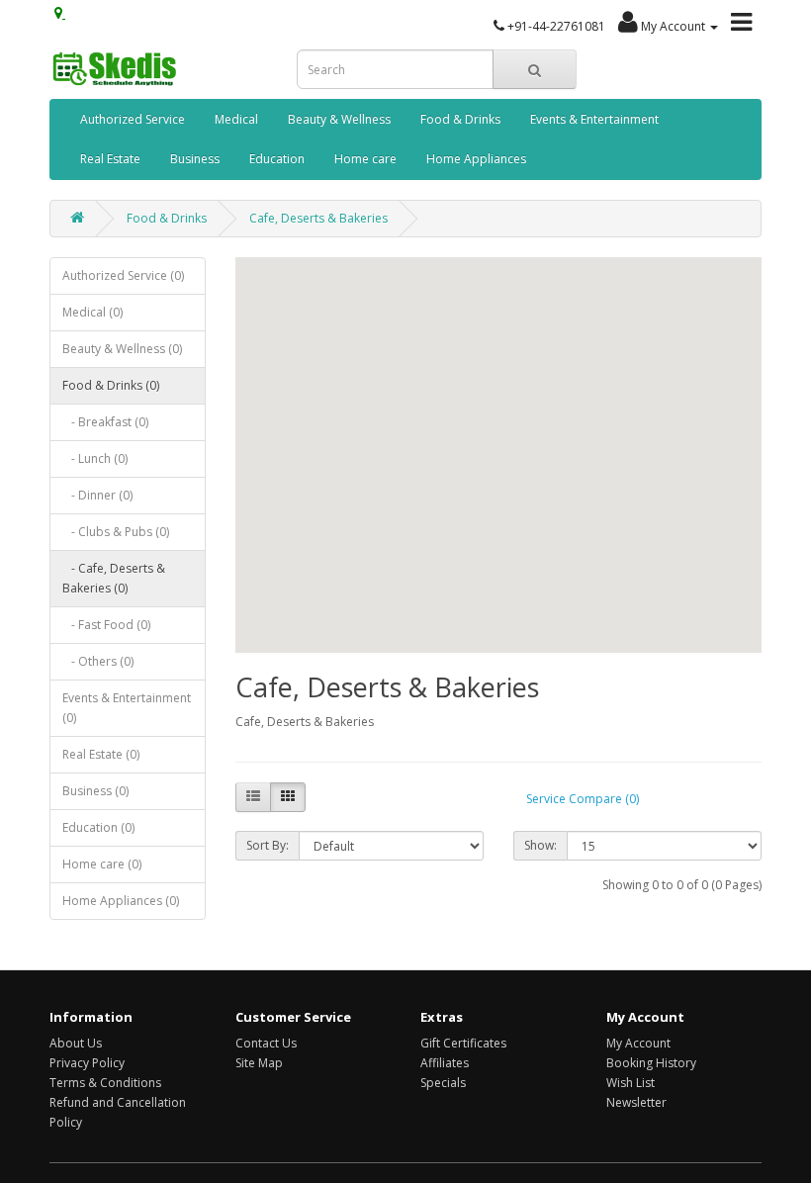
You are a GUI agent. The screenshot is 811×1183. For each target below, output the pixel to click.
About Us (75, 1043)
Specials (443, 1082)
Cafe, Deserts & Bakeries (318, 218)
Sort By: (267, 845)
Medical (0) (92, 312)
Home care (365, 158)
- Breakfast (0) (105, 421)
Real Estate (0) (100, 754)
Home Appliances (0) (120, 900)
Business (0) (95, 790)
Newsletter (636, 1102)
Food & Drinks (460, 119)
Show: (540, 845)
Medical (236, 119)
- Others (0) (98, 661)
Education (277, 158)
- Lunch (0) (95, 458)
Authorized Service (132, 119)
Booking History (651, 1062)
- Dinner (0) (97, 495)
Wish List (630, 1082)
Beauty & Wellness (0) (122, 348)
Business (195, 158)
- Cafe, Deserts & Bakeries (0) (113, 578)
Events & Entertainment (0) (126, 707)
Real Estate (110, 158)
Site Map (259, 1062)
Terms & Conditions (105, 1082)
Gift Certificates (463, 1043)
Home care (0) (101, 864)
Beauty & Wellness (339, 119)
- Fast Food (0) (106, 624)
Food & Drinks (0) (110, 385)
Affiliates (444, 1062)
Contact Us (266, 1043)
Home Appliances (476, 158)
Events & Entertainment (594, 119)
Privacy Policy (87, 1062)
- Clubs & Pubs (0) (115, 531)
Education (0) (98, 827)
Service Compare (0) (582, 798)
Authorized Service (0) (123, 275)
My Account (638, 1043)
